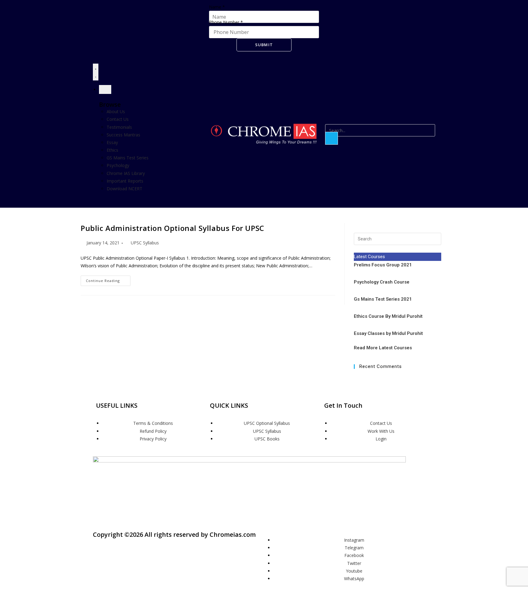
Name (217, 7)
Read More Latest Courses (383, 348)
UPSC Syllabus (145, 243)
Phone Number (226, 22)
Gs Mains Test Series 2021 (383, 299)
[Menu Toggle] (95, 72)
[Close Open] (105, 89)
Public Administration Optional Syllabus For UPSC (172, 228)
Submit (264, 44)
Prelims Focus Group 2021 (383, 265)
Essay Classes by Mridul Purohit (388, 333)
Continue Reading (108, 279)
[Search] (331, 138)
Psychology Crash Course (381, 282)
